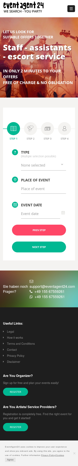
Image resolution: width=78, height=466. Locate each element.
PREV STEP (39, 230)
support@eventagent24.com (52, 286)
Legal (10, 331)
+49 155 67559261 (49, 291)
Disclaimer (13, 362)
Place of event (35, 180)
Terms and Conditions (21, 344)
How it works (15, 337)
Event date (31, 205)
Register (15, 392)
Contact (12, 350)
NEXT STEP (39, 247)
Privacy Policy (15, 356)
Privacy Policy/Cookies (52, 455)
